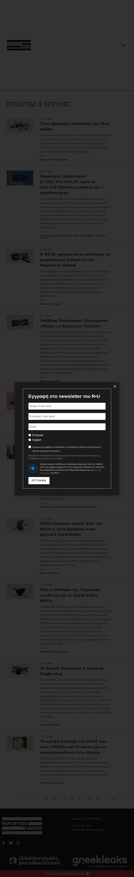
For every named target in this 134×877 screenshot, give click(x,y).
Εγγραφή (39, 480)
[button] (115, 386)
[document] (67, 438)
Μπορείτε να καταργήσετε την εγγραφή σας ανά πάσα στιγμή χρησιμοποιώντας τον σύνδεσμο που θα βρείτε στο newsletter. (64, 457)
